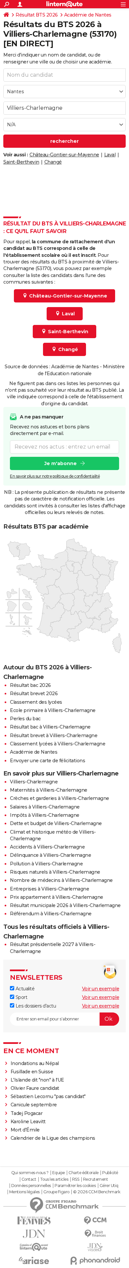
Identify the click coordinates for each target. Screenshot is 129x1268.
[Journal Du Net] (33, 1234)
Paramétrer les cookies (75, 1185)
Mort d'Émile (25, 1130)
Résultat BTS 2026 (37, 15)
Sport (20, 997)
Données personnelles (31, 1185)
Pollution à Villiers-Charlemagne (46, 864)
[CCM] (95, 1220)
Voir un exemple (100, 989)
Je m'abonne (60, 463)
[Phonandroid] (95, 1260)
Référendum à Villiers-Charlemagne (51, 914)
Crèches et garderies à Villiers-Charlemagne (59, 798)
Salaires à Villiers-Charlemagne (45, 807)
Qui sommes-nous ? (30, 1172)
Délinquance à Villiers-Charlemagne (50, 855)
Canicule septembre (34, 1105)
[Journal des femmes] (33, 1220)
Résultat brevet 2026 (34, 693)
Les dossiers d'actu (35, 1006)
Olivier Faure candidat (35, 1088)
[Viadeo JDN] (95, 1247)
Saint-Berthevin (21, 162)
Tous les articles (54, 1179)
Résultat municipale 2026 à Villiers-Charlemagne (65, 905)
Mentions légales (24, 1192)
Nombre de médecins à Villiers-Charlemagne (61, 880)
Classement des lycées (36, 702)
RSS (75, 1179)
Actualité (24, 989)
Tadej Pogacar (27, 1113)
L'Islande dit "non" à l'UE (37, 1080)
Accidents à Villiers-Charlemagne (47, 847)
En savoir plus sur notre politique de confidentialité (55, 476)
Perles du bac (25, 719)
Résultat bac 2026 (30, 685)
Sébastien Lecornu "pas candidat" (48, 1096)
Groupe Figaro (56, 1192)
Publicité (110, 1172)
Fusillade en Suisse (32, 1072)
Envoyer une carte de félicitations (47, 761)
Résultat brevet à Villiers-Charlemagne (53, 735)
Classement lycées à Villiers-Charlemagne (57, 744)
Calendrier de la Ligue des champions (53, 1138)
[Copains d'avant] (33, 1247)
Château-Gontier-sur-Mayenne (64, 155)
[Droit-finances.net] (95, 1234)
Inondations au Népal (35, 1063)
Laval (110, 155)
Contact (29, 1179)
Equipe (58, 1172)
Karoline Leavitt (28, 1122)
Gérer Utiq (109, 1185)
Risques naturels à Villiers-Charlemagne (55, 872)
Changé (53, 162)
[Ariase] (33, 1260)
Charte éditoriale (83, 1172)
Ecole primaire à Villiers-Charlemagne (53, 710)
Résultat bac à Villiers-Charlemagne (50, 727)
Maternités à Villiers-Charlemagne (48, 790)
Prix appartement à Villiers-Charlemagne (56, 897)
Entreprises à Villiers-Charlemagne (49, 889)
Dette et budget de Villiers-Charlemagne (56, 823)
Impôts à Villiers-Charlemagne (44, 815)
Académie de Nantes (87, 15)
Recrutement (95, 1179)
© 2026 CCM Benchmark (96, 1192)
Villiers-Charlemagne (34, 782)
